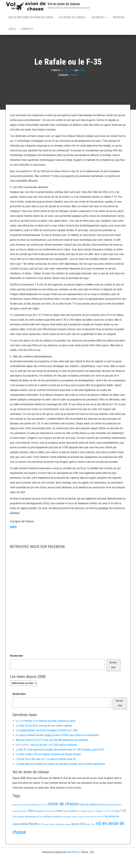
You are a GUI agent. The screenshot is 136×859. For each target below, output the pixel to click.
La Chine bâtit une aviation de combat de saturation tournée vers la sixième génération (60, 763)
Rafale (24, 824)
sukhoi (46, 824)
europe (98, 811)
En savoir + (99, 17)
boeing (15, 811)
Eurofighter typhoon (87, 811)
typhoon (68, 824)
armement (26, 805)
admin (82, 70)
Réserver (118, 17)
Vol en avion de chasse (64, 4)
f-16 (108, 811)
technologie (60, 824)
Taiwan (52, 824)
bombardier (23, 811)
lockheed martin (83, 816)
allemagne (16, 805)
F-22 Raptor (115, 811)
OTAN (105, 816)
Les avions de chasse (71, 17)
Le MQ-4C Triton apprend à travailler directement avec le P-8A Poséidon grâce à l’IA (59, 749)
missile (99, 816)
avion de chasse (63, 803)
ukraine (75, 824)
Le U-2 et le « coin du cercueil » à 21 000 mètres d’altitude (46, 744)
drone (59, 810)
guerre (21, 816)
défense (74, 811)
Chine (31, 810)
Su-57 (40, 824)
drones (66, 811)
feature (74, 74)
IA (37, 816)
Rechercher (16, 655)
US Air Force (90, 824)
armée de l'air (41, 805)
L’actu (12, 29)
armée (32, 805)
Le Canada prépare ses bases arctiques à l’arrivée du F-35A (46, 730)
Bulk (92, 852)
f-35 (123, 811)
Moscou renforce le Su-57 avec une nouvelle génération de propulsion (52, 740)
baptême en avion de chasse (109, 805)
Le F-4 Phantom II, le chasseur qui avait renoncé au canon (45, 720)
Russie (33, 824)
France (15, 816)
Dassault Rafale (49, 811)
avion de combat (88, 804)
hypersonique (30, 816)
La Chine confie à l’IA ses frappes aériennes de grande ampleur (48, 754)
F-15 (103, 811)
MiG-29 (93, 817)
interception (66, 817)
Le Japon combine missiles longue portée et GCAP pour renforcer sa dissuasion (57, 735)
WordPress (73, 852)
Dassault (38, 811)
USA (82, 824)
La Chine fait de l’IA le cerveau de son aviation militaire (44, 725)
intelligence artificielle (52, 816)
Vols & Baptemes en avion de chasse (30, 17)
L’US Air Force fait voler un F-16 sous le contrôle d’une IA (45, 759)
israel (73, 816)
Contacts (27, 29)
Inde (41, 816)
